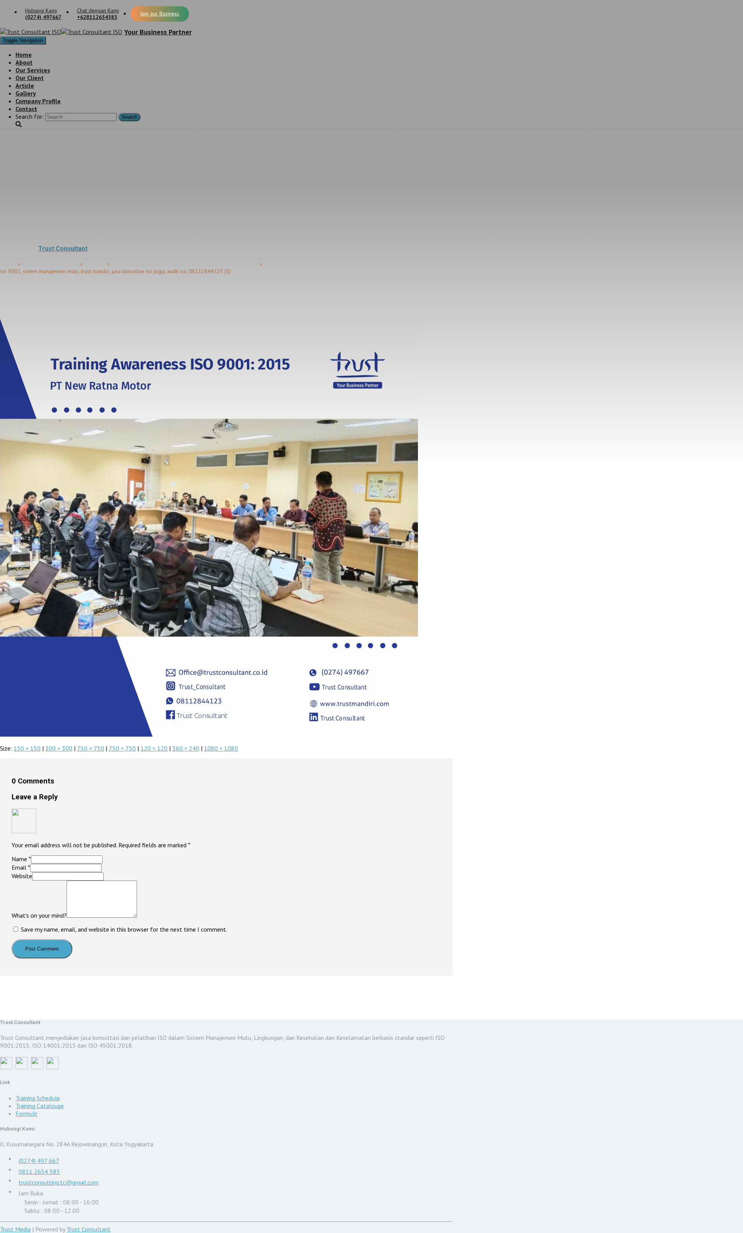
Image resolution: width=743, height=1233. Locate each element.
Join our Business (159, 13)
